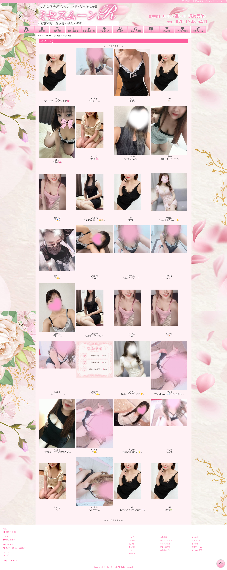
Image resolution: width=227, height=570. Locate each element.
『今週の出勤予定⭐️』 (132, 452)
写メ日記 (56, 36)
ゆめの (169, 218)
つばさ (131, 98)
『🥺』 (94, 452)
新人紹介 (120, 31)
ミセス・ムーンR (44, 36)
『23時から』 (94, 510)
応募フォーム (198, 31)
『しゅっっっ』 (169, 278)
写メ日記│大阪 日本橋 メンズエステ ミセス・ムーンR (204, 1)
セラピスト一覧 (89, 31)
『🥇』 (57, 220)
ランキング (104, 31)
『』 (57, 510)
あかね (94, 218)
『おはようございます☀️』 (132, 394)
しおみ (169, 156)
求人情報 (167, 31)
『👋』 (57, 278)
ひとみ (131, 156)
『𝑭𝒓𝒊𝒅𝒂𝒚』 (94, 278)
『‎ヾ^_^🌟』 (94, 394)
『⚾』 (169, 101)
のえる (94, 98)
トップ (26, 31)
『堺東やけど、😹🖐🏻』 (94, 220)
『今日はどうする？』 (94, 336)
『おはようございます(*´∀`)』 (57, 452)
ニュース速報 (136, 31)
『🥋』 (131, 336)
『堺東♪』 (132, 220)
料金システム (73, 31)
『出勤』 (131, 101)
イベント (151, 31)
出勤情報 (42, 31)
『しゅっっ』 (94, 101)
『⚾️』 (169, 336)
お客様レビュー (166, 550)
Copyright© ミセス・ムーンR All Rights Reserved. (113, 567)
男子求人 (132, 553)
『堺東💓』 (57, 162)
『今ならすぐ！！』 (131, 278)
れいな (57, 218)
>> (121, 46)
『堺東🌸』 (94, 159)
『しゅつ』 (169, 452)
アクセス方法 (182, 31)
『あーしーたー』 (57, 394)
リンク (131, 550)
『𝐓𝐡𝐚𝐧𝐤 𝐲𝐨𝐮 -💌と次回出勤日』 (169, 394)
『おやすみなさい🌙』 (169, 220)
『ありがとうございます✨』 (132, 510)
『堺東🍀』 (169, 510)
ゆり (57, 98)
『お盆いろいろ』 (131, 159)
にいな (94, 156)
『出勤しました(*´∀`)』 (169, 159)
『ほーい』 (57, 336)
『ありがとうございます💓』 (57, 101)
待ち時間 (57, 31)
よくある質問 (197, 550)
